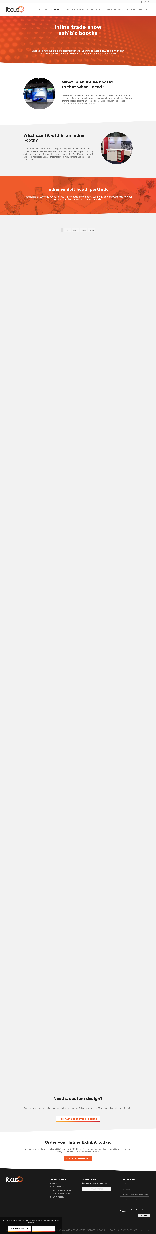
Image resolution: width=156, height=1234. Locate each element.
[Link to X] (148, 1)
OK (43, 1229)
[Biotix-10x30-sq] (39, 93)
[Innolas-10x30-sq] (117, 148)
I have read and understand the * (134, 1210)
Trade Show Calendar (60, 1190)
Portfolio (55, 1183)
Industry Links (57, 1187)
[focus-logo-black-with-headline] (15, 10)
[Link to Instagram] (145, 1)
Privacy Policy (57, 1197)
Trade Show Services (60, 1194)
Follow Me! (96, 1189)
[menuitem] (43, 10)
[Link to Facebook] (141, 1)
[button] (62, 230)
